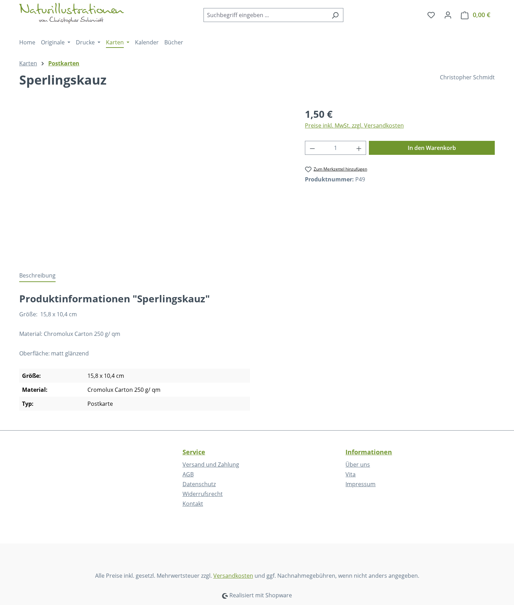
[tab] (37, 275)
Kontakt (193, 503)
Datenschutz (199, 484)
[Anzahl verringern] (312, 148)
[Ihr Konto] (448, 15)
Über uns (357, 464)
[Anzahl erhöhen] (359, 148)
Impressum (360, 484)
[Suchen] (335, 15)
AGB (188, 474)
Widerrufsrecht (203, 494)
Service (194, 452)
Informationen (368, 452)
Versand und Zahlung (211, 464)
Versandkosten (233, 575)
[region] (155, 182)
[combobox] (265, 15)
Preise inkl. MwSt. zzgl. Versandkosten (354, 125)
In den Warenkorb (432, 148)
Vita (350, 474)
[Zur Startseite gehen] (71, 13)
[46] (155, 182)
